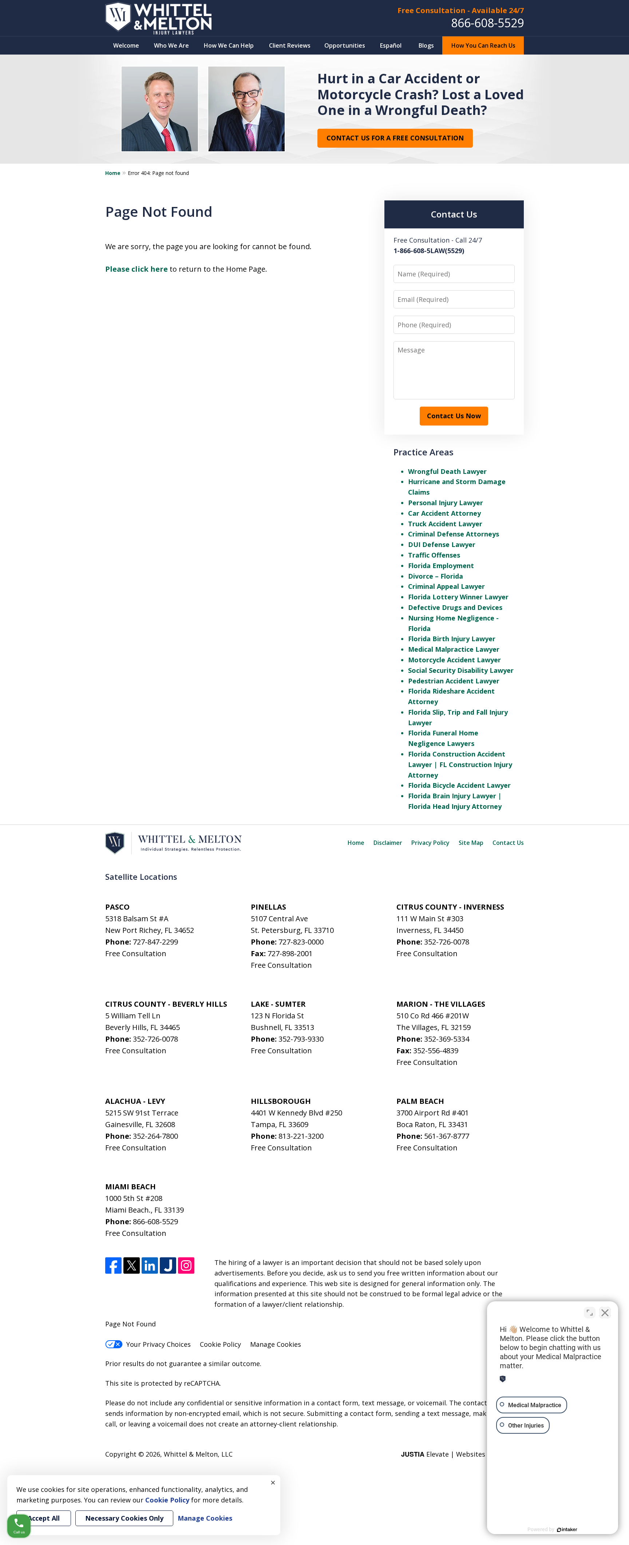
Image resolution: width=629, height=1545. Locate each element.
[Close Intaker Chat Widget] (605, 1312)
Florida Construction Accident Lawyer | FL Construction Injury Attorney (460, 764)
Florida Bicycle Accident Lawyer (459, 785)
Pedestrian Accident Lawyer (453, 680)
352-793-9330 (301, 1039)
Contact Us (508, 843)
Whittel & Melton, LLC (198, 1454)
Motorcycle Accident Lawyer (454, 659)
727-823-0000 (301, 942)
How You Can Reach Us (483, 45)
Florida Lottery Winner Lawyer (458, 596)
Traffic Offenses (434, 555)
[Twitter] (131, 1265)
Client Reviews (289, 45)
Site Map (471, 843)
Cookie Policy (220, 1344)
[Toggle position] (590, 1312)
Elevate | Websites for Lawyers (462, 1454)
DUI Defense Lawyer (441, 544)
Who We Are (171, 45)
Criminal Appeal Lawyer (446, 586)
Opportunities (344, 45)
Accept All (44, 1518)
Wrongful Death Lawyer (447, 471)
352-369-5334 (446, 1039)
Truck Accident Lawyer (445, 523)
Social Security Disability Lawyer (461, 670)
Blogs (426, 45)
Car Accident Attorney (444, 513)
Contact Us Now (454, 415)
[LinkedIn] (150, 1265)
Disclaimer (387, 843)
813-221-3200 (301, 1136)
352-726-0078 (446, 942)
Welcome (126, 45)
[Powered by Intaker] (567, 1530)
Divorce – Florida (435, 576)
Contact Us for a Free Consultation (395, 137)
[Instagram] (186, 1265)
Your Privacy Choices (158, 1344)
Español (390, 45)
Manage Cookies (275, 1344)
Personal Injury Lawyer (445, 502)
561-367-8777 (446, 1136)
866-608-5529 (487, 23)
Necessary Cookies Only (124, 1518)
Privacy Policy (430, 843)
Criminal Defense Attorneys (453, 534)
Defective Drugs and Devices (455, 607)
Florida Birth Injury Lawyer (451, 638)
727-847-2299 (155, 942)
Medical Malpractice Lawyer (453, 649)
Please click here (136, 269)
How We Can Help (229, 45)
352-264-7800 (155, 1136)
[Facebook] (113, 1265)
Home (112, 172)
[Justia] (168, 1265)
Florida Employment (441, 565)
